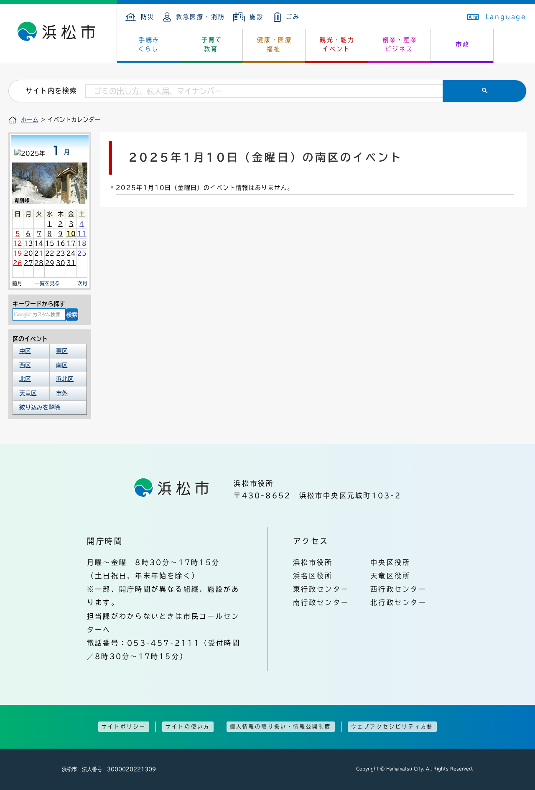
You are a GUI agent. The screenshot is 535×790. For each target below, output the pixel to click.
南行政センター (321, 602)
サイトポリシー (124, 726)
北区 (25, 379)
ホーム (29, 119)
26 (17, 263)
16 (60, 243)
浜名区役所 (313, 575)
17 (71, 243)
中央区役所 (390, 562)
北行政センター (398, 602)
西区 (25, 365)
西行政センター (398, 589)
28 (38, 263)
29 (49, 263)
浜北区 (65, 379)
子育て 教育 (211, 44)
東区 (62, 351)
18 (82, 243)
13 (28, 243)
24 (71, 253)
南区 (62, 365)
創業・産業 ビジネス (400, 44)
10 (71, 233)
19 (17, 253)
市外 (62, 393)
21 (38, 253)
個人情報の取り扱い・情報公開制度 (280, 726)
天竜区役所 (390, 575)
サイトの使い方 (188, 726)
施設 (256, 17)
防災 (148, 17)
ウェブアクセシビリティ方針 (392, 726)
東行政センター (321, 589)
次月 (82, 283)
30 (60, 263)
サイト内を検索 (51, 90)
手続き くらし (149, 44)
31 (71, 263)
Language (506, 17)
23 (60, 253)
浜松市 (58, 33)
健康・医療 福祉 (274, 44)
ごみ (293, 17)
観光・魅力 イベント (337, 44)
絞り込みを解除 (39, 407)
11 (82, 233)
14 (38, 243)
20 (28, 253)
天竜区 (28, 393)
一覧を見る (47, 283)
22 (49, 253)
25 (82, 253)
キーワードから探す (39, 304)
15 (49, 243)
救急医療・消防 (200, 17)
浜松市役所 (313, 562)
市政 (463, 44)
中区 (25, 351)
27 (28, 263)
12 (17, 243)
